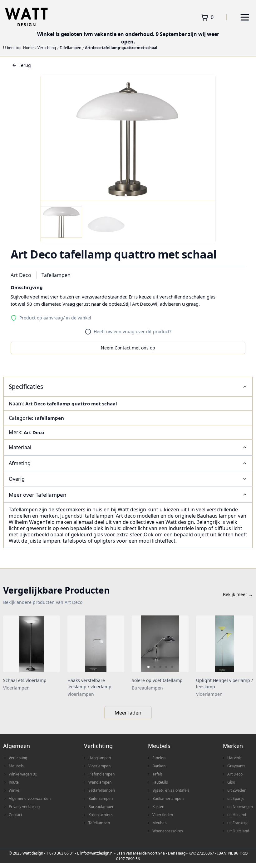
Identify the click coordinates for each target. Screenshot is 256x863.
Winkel (14, 790)
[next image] (180, 644)
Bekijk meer (238, 594)
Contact (15, 814)
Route (14, 782)
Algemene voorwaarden (30, 798)
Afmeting (20, 463)
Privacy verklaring (24, 806)
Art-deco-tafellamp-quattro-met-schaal (121, 47)
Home (28, 47)
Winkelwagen (23, 774)
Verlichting (46, 47)
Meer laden (128, 712)
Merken (233, 746)
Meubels (16, 766)
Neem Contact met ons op (128, 348)
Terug (25, 65)
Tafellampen (70, 47)
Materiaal (20, 447)
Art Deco (21, 275)
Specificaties (26, 387)
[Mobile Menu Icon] (244, 17)
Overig (17, 478)
